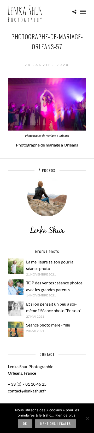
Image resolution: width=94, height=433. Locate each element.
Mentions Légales (55, 423)
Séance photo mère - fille (48, 324)
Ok (25, 423)
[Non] (87, 418)
